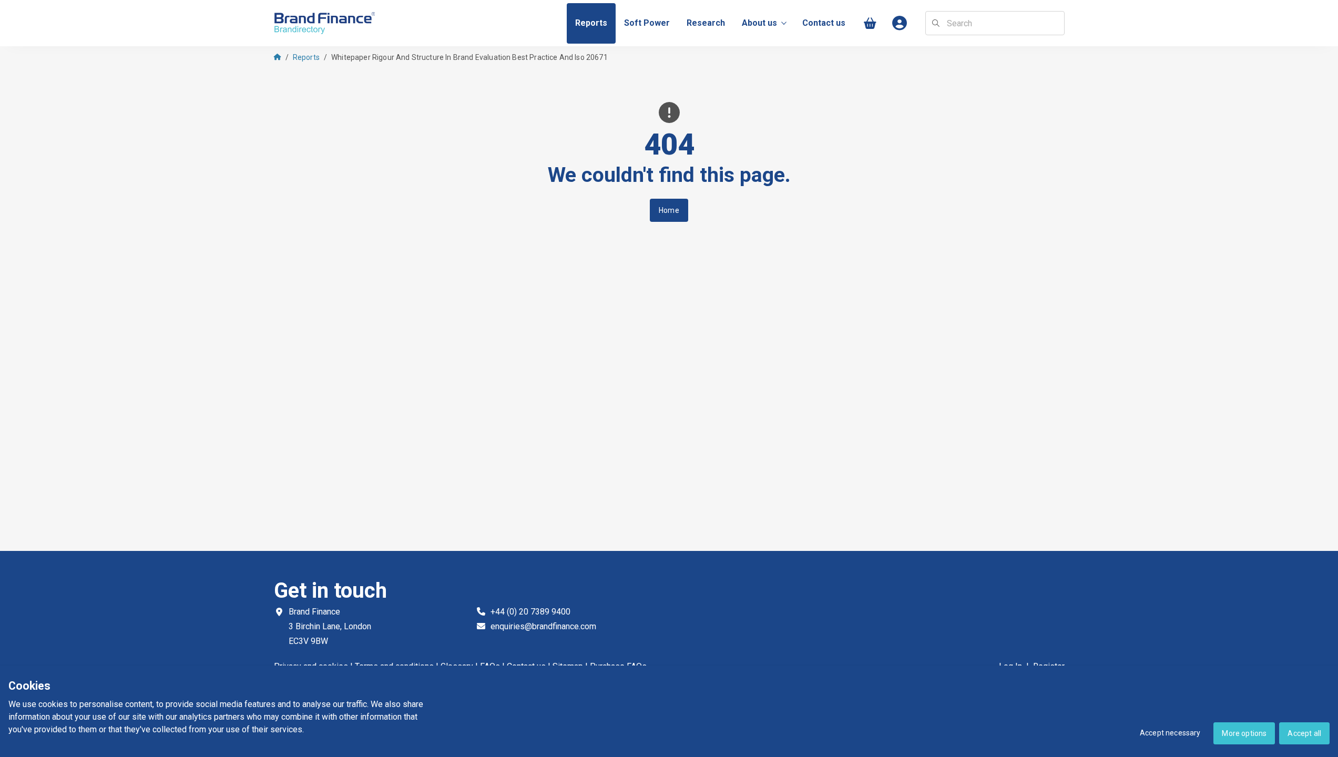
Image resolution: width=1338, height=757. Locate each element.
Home (669, 210)
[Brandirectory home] (326, 23)
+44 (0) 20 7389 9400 (530, 612)
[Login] (900, 23)
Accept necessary (1170, 733)
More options (1244, 733)
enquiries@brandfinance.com (543, 626)
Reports (306, 57)
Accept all (1304, 733)
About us (759, 23)
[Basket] (870, 23)
